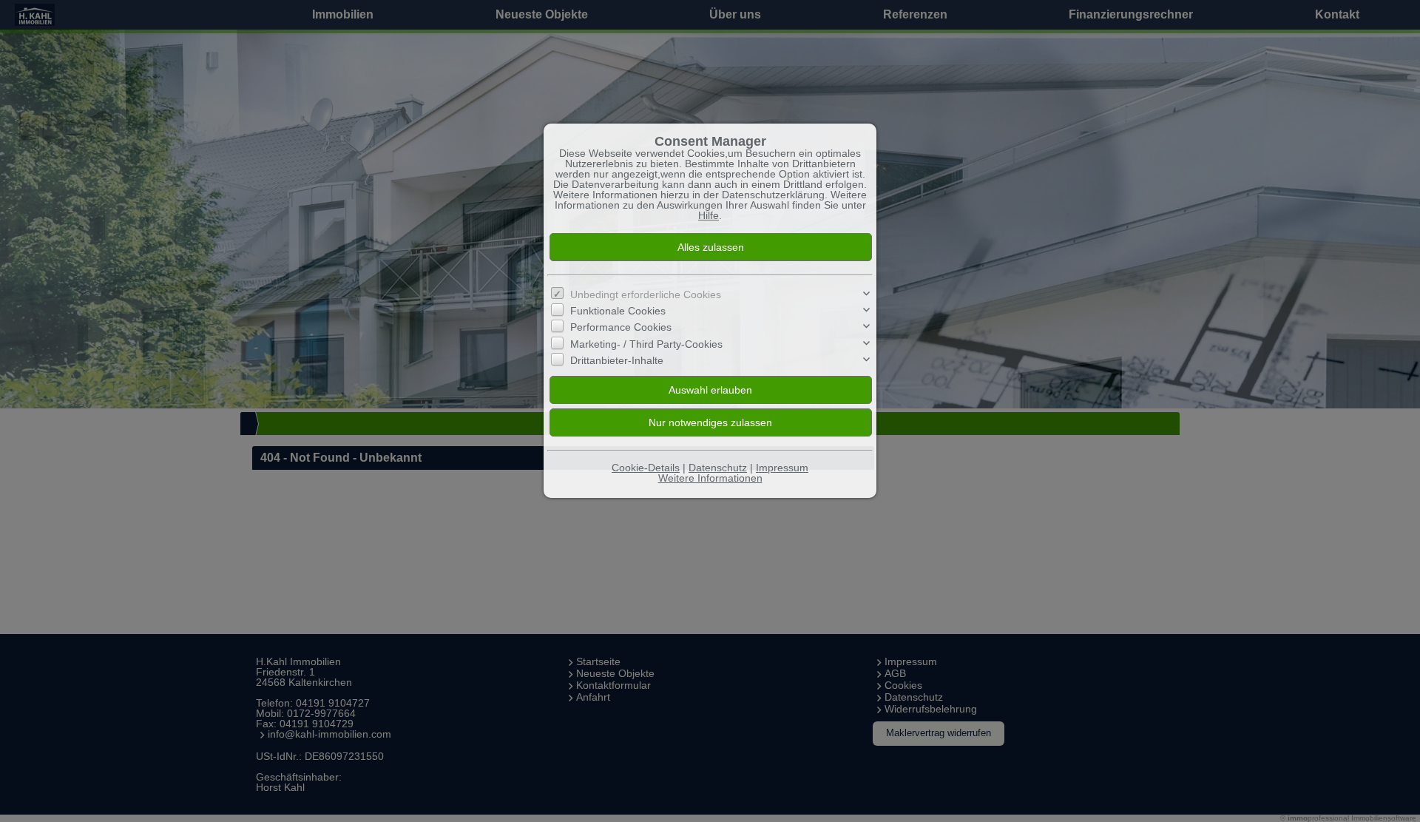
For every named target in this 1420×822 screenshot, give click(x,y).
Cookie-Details (646, 468)
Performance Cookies (621, 327)
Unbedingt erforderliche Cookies (645, 294)
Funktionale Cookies (618, 311)
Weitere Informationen (710, 478)
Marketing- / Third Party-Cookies (646, 344)
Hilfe (708, 215)
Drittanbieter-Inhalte (616, 360)
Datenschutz (718, 468)
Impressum (782, 468)
